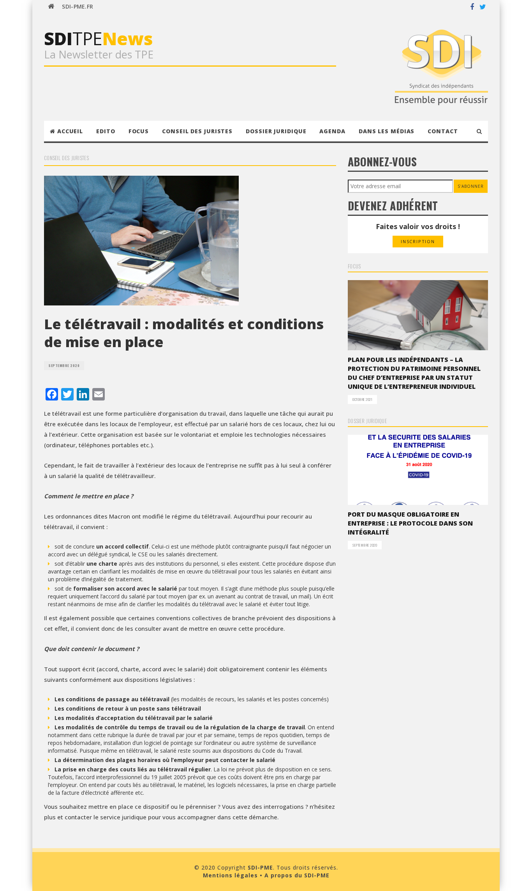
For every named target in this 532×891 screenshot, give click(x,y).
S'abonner (471, 186)
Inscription (418, 241)
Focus (139, 131)
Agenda (332, 131)
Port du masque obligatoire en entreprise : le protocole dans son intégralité (410, 523)
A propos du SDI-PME (296, 875)
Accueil (70, 131)
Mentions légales (230, 875)
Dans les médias (387, 131)
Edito (105, 131)
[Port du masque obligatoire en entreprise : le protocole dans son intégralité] (418, 470)
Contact (443, 131)
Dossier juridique (276, 131)
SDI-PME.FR (77, 6)
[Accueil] (51, 6)
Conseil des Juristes (197, 131)
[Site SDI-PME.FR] (441, 66)
